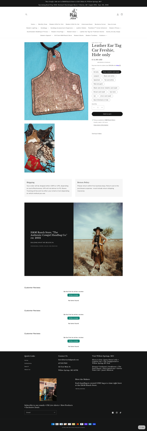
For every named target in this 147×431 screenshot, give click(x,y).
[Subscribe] (54, 412)
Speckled (97, 80)
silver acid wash (105, 96)
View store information (101, 125)
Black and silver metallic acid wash (105, 88)
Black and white (109, 76)
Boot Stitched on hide (101, 100)
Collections (28, 363)
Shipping (94, 62)
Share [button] (95, 129)
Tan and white (109, 80)
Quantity (94, 104)
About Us (27, 369)
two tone (113, 92)
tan (95, 96)
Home (26, 360)
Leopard (96, 76)
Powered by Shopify (80, 427)
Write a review (73, 295)
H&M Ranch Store (70, 427)
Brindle (96, 72)
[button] (26, 14)
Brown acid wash (99, 92)
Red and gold (98, 84)
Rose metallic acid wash (111, 72)
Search (26, 366)
